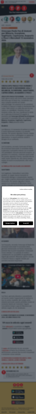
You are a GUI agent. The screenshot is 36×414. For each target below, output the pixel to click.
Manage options (10, 223)
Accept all (26, 223)
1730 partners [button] (13, 198)
